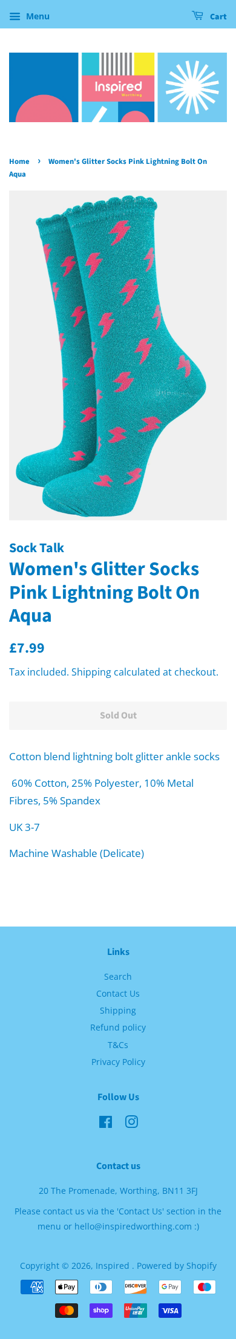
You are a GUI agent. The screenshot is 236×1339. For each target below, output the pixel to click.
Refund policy (118, 1027)
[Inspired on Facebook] (106, 1124)
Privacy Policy (118, 1061)
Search (118, 976)
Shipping (91, 672)
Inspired (114, 1265)
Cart (217, 17)
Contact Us (118, 993)
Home (19, 161)
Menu (37, 16)
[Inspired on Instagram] (131, 1124)
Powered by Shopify (177, 1265)
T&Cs (118, 1045)
